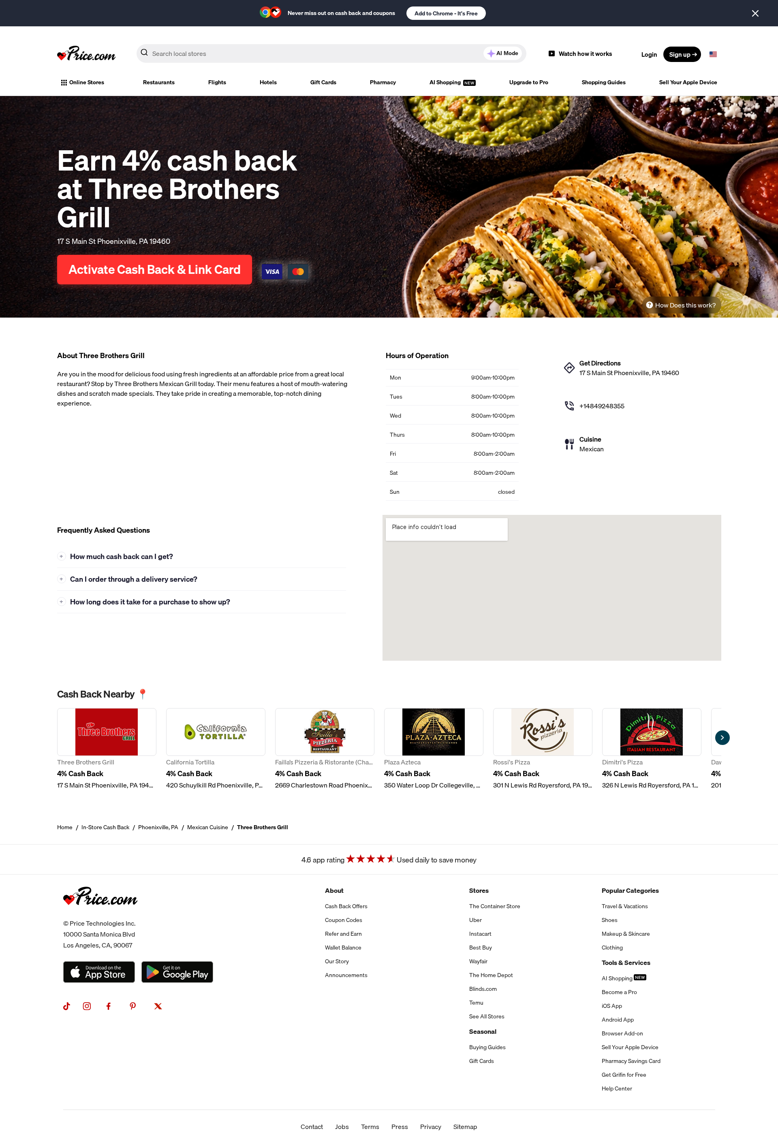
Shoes (610, 920)
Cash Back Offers (346, 906)
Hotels (268, 82)
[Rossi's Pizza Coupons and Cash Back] (542, 749)
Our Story (337, 961)
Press (399, 1126)
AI (507, 53)
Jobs (342, 1126)
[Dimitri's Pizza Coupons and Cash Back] (651, 749)
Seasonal (482, 1031)
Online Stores (86, 82)
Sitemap (465, 1126)
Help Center (617, 1088)
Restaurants (159, 82)
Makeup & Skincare (626, 933)
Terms (370, 1126)
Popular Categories (630, 890)
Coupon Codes (343, 920)
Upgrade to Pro (528, 82)
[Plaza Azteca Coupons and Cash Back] (433, 749)
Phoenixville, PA (158, 827)
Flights (217, 82)
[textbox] (713, 54)
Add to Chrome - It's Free (446, 13)
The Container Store (494, 906)
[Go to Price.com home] (86, 54)
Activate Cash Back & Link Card (154, 269)
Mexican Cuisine (207, 827)
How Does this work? (685, 305)
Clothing (612, 947)
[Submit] (144, 54)
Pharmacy (383, 82)
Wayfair (478, 961)
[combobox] (331, 53)
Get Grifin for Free (624, 1074)
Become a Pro (619, 992)
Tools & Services (626, 962)
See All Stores (486, 1016)
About (334, 890)
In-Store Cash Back (105, 827)
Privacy (430, 1126)
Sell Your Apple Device (688, 82)
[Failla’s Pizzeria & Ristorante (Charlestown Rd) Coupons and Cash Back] (324, 749)
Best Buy (480, 947)
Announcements (346, 975)
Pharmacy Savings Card (631, 1060)
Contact (312, 1126)
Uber (475, 920)
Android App (618, 1019)
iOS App (612, 1005)
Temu (476, 1002)
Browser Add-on (622, 1033)
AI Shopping (446, 82)
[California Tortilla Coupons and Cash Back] (215, 749)
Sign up (679, 54)
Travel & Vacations (625, 906)
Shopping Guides (604, 82)
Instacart (480, 933)
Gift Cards (323, 82)
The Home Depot (491, 975)
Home (65, 827)
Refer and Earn (343, 933)
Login (649, 54)
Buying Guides (487, 1047)
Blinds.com (483, 988)
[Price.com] (100, 913)
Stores (479, 890)
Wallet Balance (343, 947)
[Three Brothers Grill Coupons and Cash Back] (106, 749)
